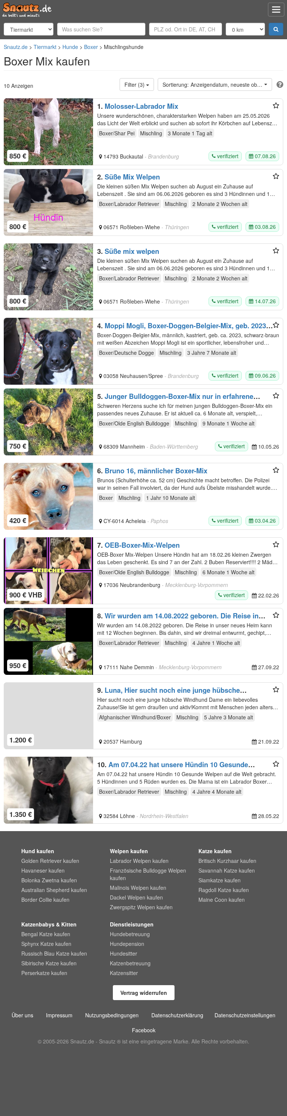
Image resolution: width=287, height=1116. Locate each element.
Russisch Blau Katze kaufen (54, 953)
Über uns (22, 1015)
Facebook (143, 1030)
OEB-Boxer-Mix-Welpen (142, 545)
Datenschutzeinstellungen (245, 1015)
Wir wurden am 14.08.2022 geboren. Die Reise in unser (178, 619)
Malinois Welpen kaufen (138, 887)
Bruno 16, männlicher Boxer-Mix (156, 471)
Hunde (70, 46)
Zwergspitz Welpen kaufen (141, 907)
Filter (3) (135, 84)
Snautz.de (16, 46)
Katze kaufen (215, 851)
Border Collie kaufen (45, 899)
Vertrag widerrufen (143, 992)
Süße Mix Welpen (132, 177)
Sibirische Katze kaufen (49, 963)
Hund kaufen (37, 851)
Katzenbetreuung (130, 963)
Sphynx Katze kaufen (46, 943)
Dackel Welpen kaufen (136, 897)
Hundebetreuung (130, 934)
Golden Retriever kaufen (50, 860)
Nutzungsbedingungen (112, 1015)
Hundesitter (123, 953)
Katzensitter (124, 973)
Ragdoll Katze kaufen (223, 890)
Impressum (59, 1015)
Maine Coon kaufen (221, 899)
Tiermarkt (45, 46)
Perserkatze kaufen (44, 973)
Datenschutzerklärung (177, 1015)
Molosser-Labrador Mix (141, 106)
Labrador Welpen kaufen (139, 860)
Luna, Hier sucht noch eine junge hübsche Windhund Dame (168, 694)
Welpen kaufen (129, 851)
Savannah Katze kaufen (226, 870)
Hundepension (127, 943)
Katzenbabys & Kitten (49, 924)
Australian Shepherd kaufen (54, 890)
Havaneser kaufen (43, 870)
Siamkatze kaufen (219, 880)
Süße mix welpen (132, 251)
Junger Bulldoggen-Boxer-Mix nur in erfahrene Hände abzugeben (175, 400)
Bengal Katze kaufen (45, 934)
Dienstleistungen (132, 924)
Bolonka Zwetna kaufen (49, 880)
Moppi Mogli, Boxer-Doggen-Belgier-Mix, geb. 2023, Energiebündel (182, 329)
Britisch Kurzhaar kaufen (227, 860)
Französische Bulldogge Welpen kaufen (148, 874)
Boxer (91, 46)
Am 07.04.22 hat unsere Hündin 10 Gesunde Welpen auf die (172, 768)
